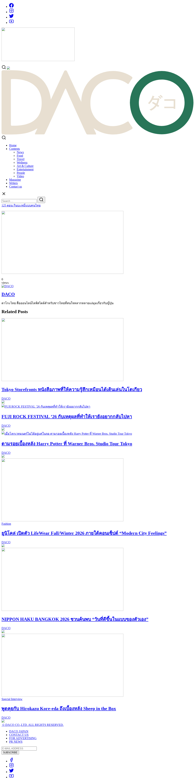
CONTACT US (19, 734)
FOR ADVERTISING (23, 738)
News (20, 152)
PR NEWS (15, 741)
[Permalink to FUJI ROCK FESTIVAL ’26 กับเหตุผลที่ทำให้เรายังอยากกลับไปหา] (46, 406)
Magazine (15, 179)
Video (20, 176)
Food (20, 155)
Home (13, 145)
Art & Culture (25, 166)
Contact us (15, 186)
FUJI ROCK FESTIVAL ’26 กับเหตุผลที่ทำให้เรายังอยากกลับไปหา (67, 416)
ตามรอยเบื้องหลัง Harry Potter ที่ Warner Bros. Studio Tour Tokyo (67, 443)
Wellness (22, 162)
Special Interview (12, 699)
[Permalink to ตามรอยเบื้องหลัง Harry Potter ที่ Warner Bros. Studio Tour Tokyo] (67, 433)
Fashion (6, 523)
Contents (14, 148)
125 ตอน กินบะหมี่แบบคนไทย (21, 205)
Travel (20, 159)
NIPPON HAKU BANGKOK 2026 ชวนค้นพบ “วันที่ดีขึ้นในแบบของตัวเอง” (75, 619)
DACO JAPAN (18, 731)
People (21, 172)
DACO (8, 294)
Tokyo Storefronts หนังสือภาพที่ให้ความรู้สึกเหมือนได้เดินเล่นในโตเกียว (72, 389)
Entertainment (25, 169)
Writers (13, 183)
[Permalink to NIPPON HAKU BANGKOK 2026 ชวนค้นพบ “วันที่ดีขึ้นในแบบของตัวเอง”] (62, 609)
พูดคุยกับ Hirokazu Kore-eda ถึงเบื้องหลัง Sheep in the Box (59, 708)
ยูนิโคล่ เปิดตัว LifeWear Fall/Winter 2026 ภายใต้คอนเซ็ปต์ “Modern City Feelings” (84, 533)
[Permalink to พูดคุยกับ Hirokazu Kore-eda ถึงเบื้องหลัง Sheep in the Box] (62, 695)
